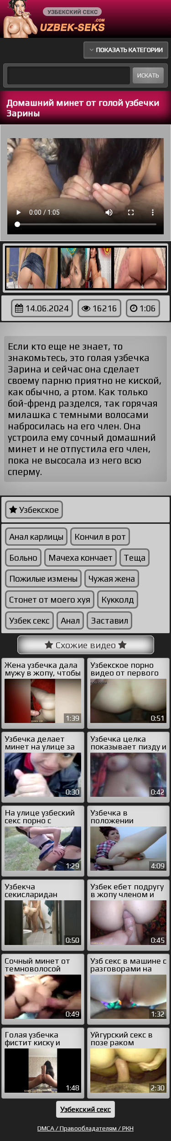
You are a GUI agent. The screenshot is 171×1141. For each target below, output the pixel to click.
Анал (70, 620)
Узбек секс (29, 620)
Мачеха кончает (80, 557)
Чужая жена (111, 578)
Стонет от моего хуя (49, 599)
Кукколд (117, 599)
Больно (23, 557)
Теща (134, 557)
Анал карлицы (36, 537)
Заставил (109, 620)
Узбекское (38, 510)
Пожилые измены (43, 578)
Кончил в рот (100, 537)
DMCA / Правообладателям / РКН (85, 1128)
